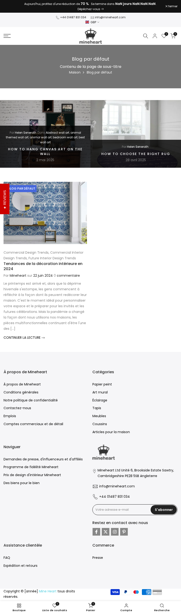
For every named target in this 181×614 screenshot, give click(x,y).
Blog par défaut (21, 188)
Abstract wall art (57, 133)
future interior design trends (52, 258)
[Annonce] (90, 6)
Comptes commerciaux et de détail (33, 424)
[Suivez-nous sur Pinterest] (124, 532)
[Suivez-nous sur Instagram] (115, 532)
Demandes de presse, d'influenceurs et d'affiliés (43, 459)
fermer (11, 6)
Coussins (99, 424)
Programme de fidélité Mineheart (31, 467)
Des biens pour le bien (22, 483)
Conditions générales (21, 392)
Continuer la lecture (22, 337)
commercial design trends (26, 252)
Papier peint (102, 384)
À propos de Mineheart (22, 384)
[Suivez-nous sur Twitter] (106, 532)
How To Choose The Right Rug (135, 153)
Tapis (96, 408)
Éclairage (99, 400)
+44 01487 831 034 (73, 17)
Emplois (10, 416)
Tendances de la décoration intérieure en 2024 (43, 266)
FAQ (7, 557)
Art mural (100, 392)
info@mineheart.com (110, 17)
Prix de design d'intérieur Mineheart (32, 475)
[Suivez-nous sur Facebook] (96, 532)
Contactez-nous (17, 408)
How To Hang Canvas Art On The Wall (45, 151)
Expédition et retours (20, 565)
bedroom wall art (65, 137)
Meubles (99, 416)
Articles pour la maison (111, 432)
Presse (97, 557)
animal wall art (41, 137)
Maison (75, 72)
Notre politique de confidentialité (31, 400)
